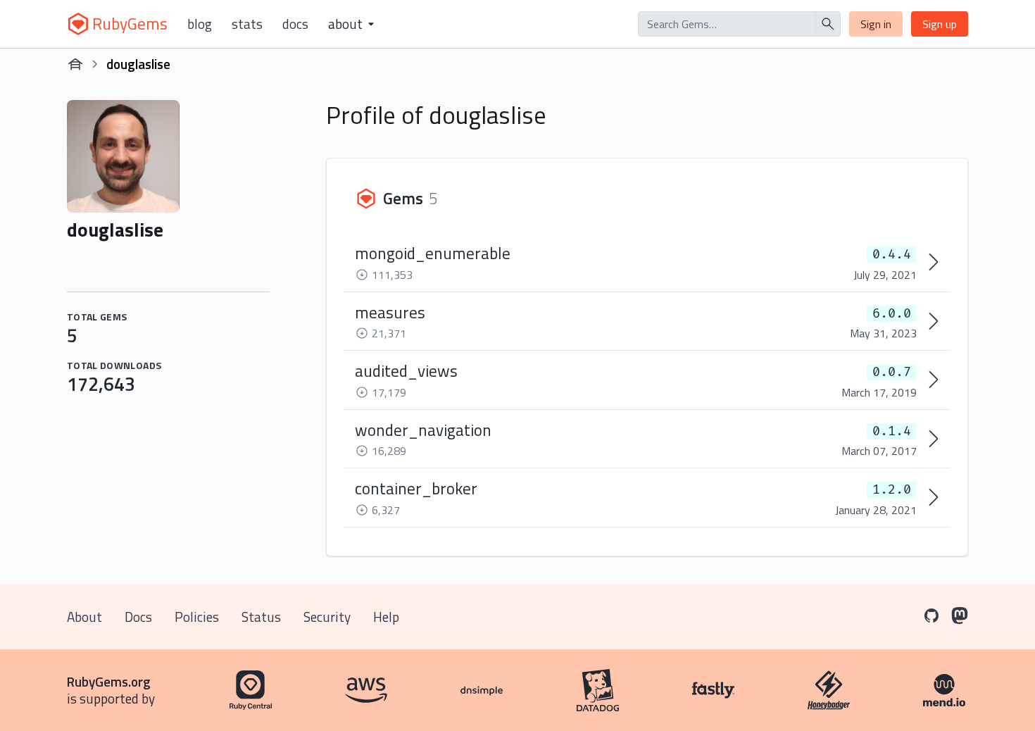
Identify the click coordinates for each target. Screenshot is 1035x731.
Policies (197, 616)
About (84, 616)
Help (386, 616)
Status (261, 616)
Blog (199, 24)
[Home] (75, 64)
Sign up (939, 23)
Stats (247, 24)
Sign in (875, 23)
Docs (295, 24)
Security (327, 616)
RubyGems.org (109, 681)
